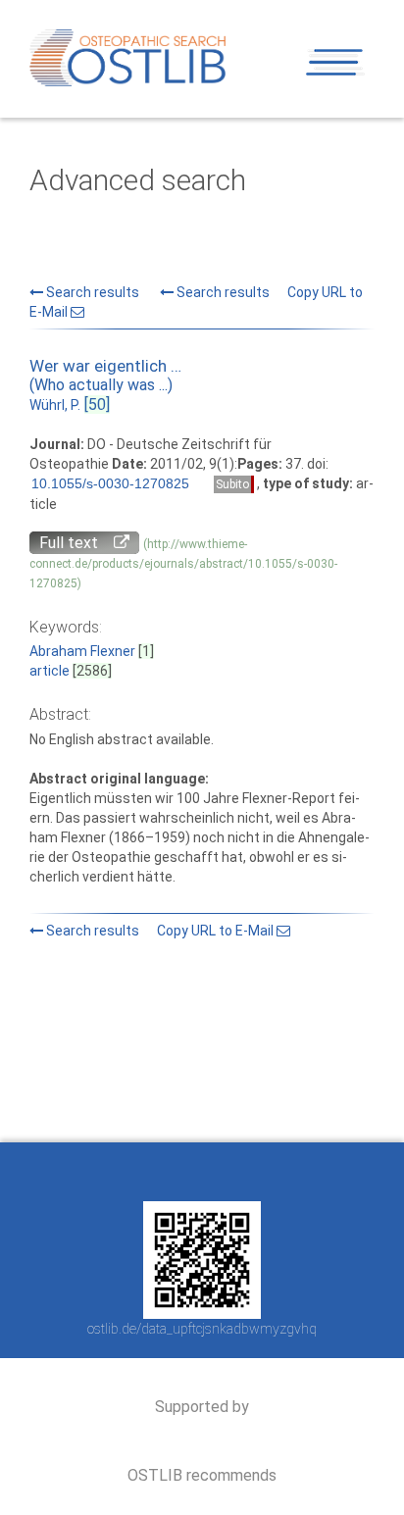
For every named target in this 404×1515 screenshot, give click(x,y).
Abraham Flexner (82, 651)
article (49, 671)
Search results (91, 292)
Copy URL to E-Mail (217, 930)
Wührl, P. (54, 405)
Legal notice (203, 1172)
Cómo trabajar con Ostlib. (261, 1002)
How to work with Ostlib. (72, 1002)
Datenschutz (294, 1172)
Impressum (114, 1172)
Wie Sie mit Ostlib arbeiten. (164, 1002)
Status (336, 1002)
